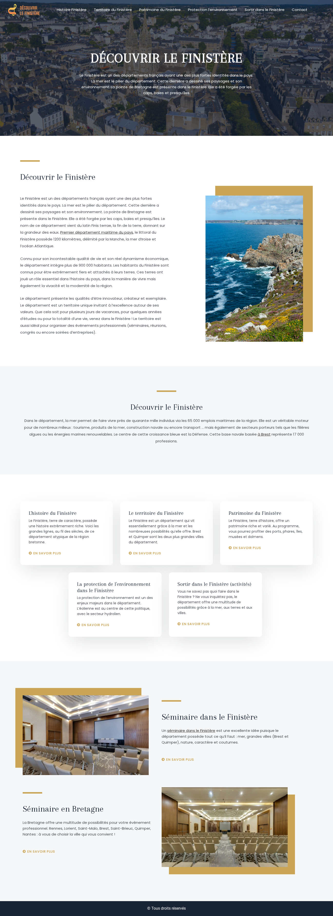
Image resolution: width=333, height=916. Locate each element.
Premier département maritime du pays (96, 232)
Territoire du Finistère (113, 9)
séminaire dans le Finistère (191, 730)
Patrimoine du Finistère (160, 9)
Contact (299, 9)
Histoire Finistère (72, 9)
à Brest (264, 434)
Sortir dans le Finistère (264, 9)
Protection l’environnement (212, 9)
